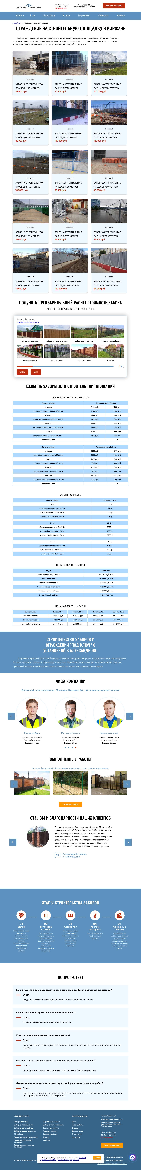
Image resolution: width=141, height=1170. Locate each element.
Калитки (46, 1140)
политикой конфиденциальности (68, 1160)
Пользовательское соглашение (110, 1160)
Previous (11, 716)
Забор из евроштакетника (25, 1131)
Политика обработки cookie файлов (112, 1164)
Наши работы (49, 16)
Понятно (97, 1158)
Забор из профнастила (23, 1125)
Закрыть (22, 372)
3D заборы (18, 1134)
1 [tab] (65, 747)
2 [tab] (68, 747)
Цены (32, 16)
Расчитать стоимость (114, 6)
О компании (103, 16)
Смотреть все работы (70, 804)
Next (129, 716)
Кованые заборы (50, 1134)
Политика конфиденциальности (110, 1157)
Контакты (121, 16)
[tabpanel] (32, 721)
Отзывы (66, 16)
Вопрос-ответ (84, 16)
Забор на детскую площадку (25, 1137)
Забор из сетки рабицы (23, 1128)
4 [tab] (75, 747)
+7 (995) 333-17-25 (85, 5)
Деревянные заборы (51, 1122)
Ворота (46, 1137)
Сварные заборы (50, 1131)
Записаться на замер (112, 1145)
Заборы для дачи (21, 1122)
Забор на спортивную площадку (23, 1141)
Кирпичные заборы (51, 1128)
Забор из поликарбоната (53, 1125)
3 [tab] (72, 747)
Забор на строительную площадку (24, 1146)
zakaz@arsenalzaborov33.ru (85, 7)
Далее (36, 372)
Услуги (19, 16)
